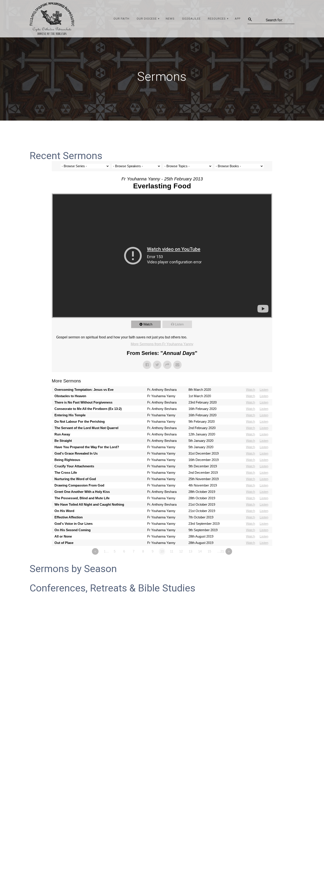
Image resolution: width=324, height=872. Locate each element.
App (237, 18)
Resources (217, 18)
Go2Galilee (191, 18)
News (170, 18)
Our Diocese (147, 18)
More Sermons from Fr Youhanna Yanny (162, 344)
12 (181, 551)
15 (209, 551)
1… (106, 551)
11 (171, 551)
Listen (179, 324)
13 (190, 551)
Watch (147, 324)
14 (200, 551)
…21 (220, 551)
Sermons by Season (73, 569)
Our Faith (121, 18)
